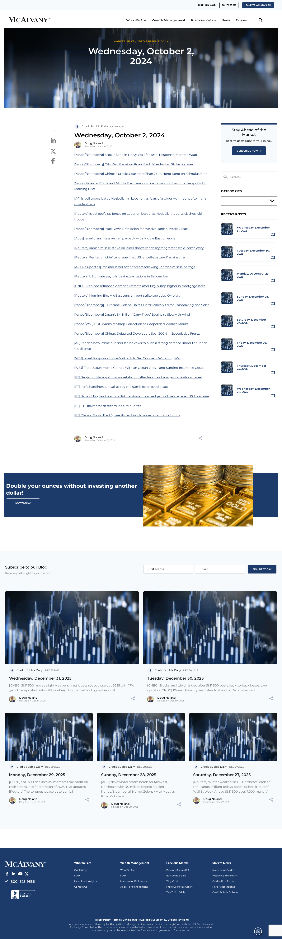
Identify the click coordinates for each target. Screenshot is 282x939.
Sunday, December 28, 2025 (128, 774)
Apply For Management (134, 886)
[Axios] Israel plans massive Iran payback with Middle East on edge (124, 238)
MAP (77, 875)
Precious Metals (203, 20)
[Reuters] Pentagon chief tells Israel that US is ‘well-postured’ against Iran (130, 257)
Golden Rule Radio (223, 881)
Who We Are (136, 20)
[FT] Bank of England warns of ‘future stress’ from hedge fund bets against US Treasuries (141, 396)
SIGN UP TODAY (262, 569)
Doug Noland (93, 143)
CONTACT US (229, 5)
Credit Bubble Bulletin (225, 892)
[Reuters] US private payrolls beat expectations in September (121, 276)
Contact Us (80, 886)
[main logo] (39, 20)
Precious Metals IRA (177, 870)
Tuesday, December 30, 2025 (175, 678)
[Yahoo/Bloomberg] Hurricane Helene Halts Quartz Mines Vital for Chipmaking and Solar (141, 305)
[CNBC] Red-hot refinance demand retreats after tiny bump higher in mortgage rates (139, 286)
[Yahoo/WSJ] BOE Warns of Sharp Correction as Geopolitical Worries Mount (131, 324)
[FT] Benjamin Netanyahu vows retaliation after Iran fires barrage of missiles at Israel (138, 377)
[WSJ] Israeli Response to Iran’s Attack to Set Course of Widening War (127, 358)
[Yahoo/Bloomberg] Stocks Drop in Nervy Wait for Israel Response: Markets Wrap (135, 155)
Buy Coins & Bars (176, 875)
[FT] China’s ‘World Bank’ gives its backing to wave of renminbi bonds (127, 415)
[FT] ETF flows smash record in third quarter (107, 406)
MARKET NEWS (124, 41)
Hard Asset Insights (85, 881)
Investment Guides (223, 870)
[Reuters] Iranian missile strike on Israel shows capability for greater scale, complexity (139, 248)
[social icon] (7, 874)
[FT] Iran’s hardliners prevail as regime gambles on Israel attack (122, 387)
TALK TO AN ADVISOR (258, 5)
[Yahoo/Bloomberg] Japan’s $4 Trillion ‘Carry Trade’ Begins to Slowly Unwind (132, 314)
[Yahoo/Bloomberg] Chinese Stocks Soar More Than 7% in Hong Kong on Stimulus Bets (140, 174)
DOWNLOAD (23, 502)
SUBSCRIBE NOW (247, 150)
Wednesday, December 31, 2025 (40, 678)
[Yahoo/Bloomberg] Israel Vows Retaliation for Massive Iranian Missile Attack (132, 229)
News (226, 20)
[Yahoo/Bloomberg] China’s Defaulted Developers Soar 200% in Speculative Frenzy (137, 333)
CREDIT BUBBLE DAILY (152, 41)
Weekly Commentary (224, 875)
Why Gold (172, 881)
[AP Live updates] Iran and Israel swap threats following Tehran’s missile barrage (134, 267)
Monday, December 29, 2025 (37, 774)
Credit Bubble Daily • (96, 126)
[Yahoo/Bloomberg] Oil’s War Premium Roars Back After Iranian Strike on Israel (134, 164)
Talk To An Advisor (176, 892)
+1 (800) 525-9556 (205, 4)
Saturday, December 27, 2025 (222, 774)
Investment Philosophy (133, 881)
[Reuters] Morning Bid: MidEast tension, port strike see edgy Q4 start (127, 295)
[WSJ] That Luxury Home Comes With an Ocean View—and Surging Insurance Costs (139, 368)
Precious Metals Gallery (179, 886)
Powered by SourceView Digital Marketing (163, 919)
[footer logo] (25, 863)
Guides (241, 20)
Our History (81, 870)
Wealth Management (168, 20)
